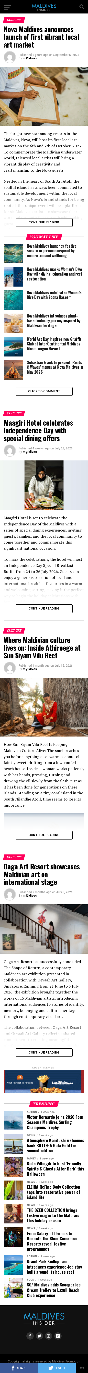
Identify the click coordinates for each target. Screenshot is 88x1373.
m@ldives (30, 58)
